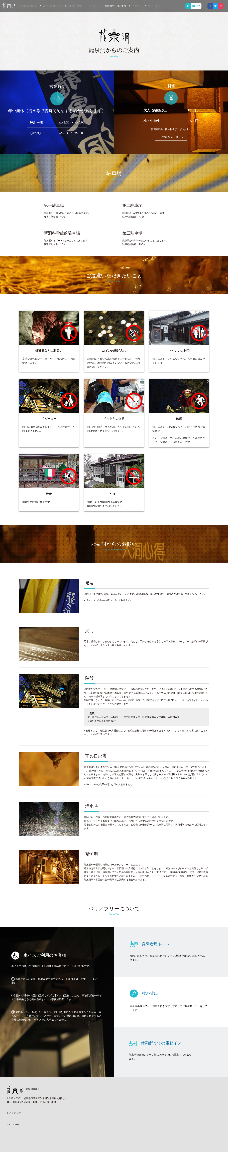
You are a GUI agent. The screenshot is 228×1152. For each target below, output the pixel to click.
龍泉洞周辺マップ (52, 5)
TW (198, 6)
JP (188, 6)
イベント (93, 5)
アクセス (137, 5)
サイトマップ (155, 5)
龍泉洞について (28, 5)
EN (193, 6)
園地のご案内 (75, 5)
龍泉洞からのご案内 (115, 5)
